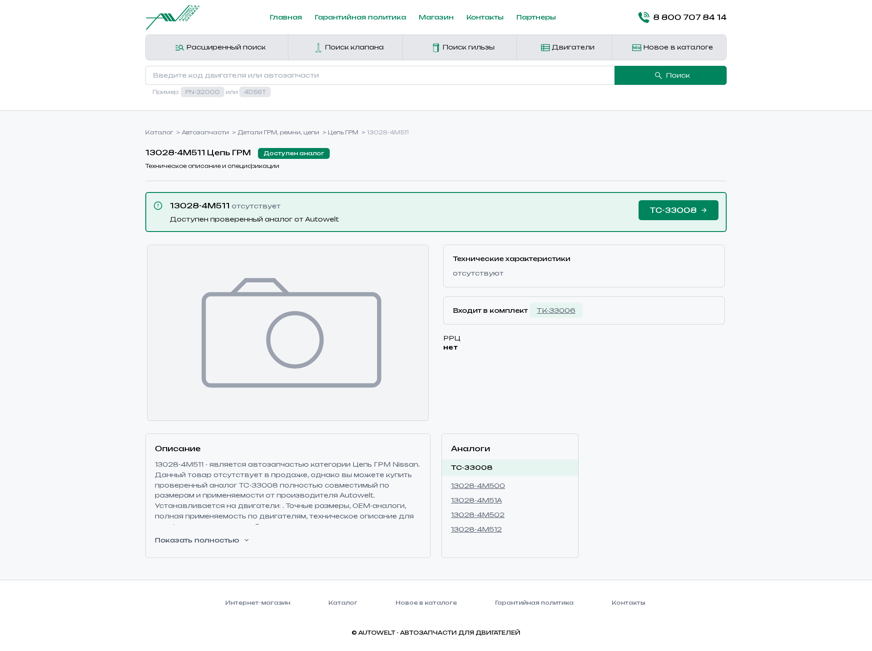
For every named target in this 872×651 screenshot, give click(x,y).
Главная (286, 17)
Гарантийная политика (360, 17)
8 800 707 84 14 (690, 17)
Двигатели (572, 47)
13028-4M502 (478, 514)
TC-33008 (472, 467)
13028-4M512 (476, 529)
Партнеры (536, 17)
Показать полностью (197, 540)
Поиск (678, 75)
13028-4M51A (476, 500)
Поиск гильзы (468, 47)
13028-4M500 (478, 485)
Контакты (485, 17)
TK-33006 (556, 310)
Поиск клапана (353, 47)
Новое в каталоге (677, 47)
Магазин (436, 17)
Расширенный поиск (225, 47)
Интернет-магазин (257, 602)
